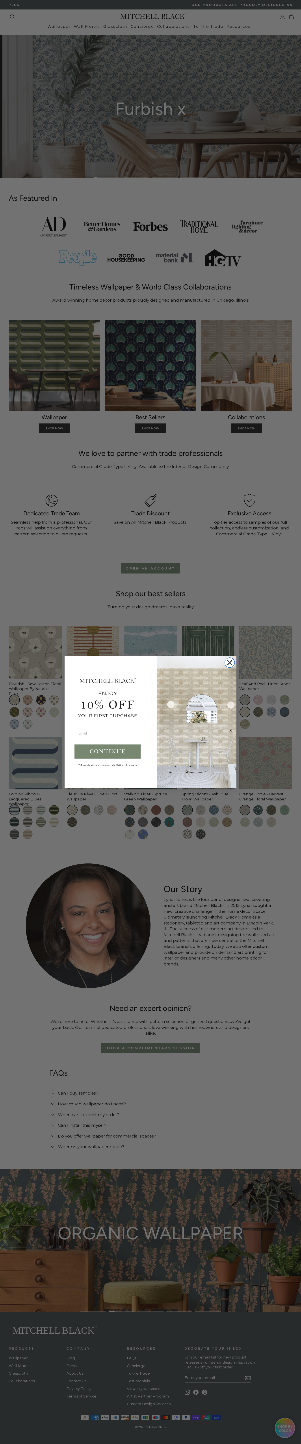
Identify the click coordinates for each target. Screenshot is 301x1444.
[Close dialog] (230, 663)
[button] (107, 751)
